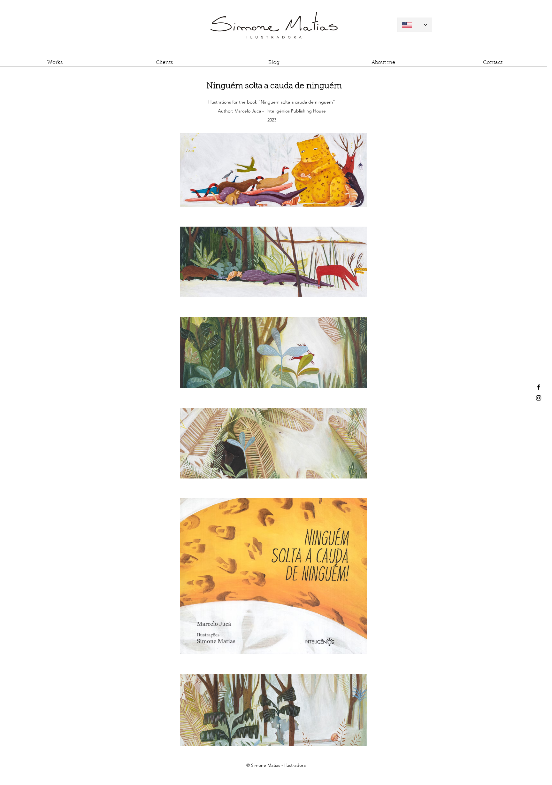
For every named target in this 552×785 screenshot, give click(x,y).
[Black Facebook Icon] (538, 387)
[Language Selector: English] (414, 25)
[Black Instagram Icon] (538, 397)
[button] (55, 65)
